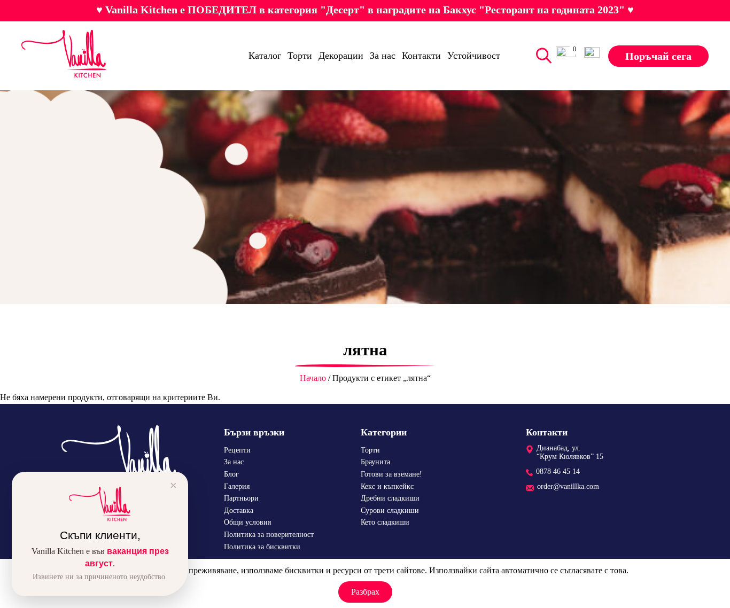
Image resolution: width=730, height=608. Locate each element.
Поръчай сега (658, 55)
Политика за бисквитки (262, 547)
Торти (300, 55)
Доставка (238, 510)
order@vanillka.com (568, 486)
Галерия (237, 486)
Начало (313, 378)
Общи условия (247, 522)
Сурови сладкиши (390, 510)
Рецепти (237, 450)
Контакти (421, 55)
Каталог (264, 55)
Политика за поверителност (269, 535)
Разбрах (365, 591)
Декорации (341, 55)
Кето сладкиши (385, 522)
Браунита (375, 462)
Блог (231, 474)
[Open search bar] (541, 55)
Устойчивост (473, 55)
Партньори (241, 498)
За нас (382, 55)
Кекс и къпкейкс (387, 486)
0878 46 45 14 (558, 471)
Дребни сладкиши (390, 498)
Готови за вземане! (391, 474)
